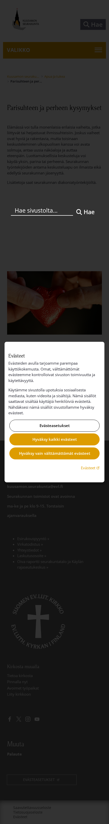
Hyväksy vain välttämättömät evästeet (54, 453)
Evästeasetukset (55, 425)
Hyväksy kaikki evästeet (54, 439)
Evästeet (91, 467)
